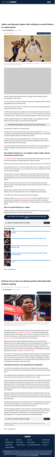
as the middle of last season (23, 332)
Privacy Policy (31, 442)
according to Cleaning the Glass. (25, 350)
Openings (18, 440)
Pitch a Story (19, 442)
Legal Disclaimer (20, 444)
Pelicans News (11, 269)
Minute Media (8, 450)
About (6, 440)
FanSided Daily (9, 442)
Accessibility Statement (33, 444)
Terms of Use (45, 442)
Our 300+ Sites (46, 440)
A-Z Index (44, 444)
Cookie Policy (8, 444)
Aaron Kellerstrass (8, 30)
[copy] (12, 33)
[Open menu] (3, 2)
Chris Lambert (7, 289)
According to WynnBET (10, 158)
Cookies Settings (9, 447)
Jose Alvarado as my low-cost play (23, 198)
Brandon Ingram (45, 132)
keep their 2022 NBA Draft (32, 113)
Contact (29, 440)
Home (5, 269)
